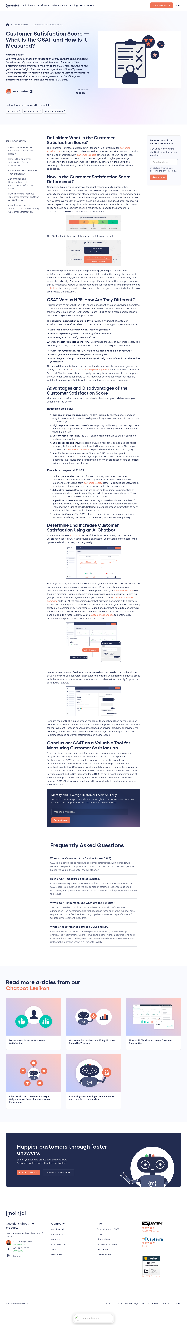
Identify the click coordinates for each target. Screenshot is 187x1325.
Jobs (53, 1249)
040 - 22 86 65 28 (20, 1248)
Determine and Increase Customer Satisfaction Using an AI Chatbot (23, 197)
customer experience (77, 449)
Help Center (103, 1249)
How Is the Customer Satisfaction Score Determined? (19, 162)
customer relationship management (89, 369)
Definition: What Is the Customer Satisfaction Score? (20, 150)
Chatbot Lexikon (27, 988)
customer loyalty (93, 483)
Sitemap (166, 1303)
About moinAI (57, 1229)
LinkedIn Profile (104, 1254)
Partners (55, 1239)
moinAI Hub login (59, 1244)
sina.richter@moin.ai (22, 1241)
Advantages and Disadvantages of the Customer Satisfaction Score (20, 184)
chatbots (75, 535)
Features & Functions (107, 1244)
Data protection (150, 1303)
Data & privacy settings (127, 1303)
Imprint (107, 1303)
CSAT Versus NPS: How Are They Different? (22, 172)
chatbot (53, 288)
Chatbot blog (103, 1239)
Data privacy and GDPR (108, 1229)
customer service (123, 590)
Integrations (57, 1234)
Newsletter (56, 1254)
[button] (29, 5)
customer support (86, 155)
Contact (16, 1256)
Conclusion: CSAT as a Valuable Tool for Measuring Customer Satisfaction (23, 208)
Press (99, 1234)
